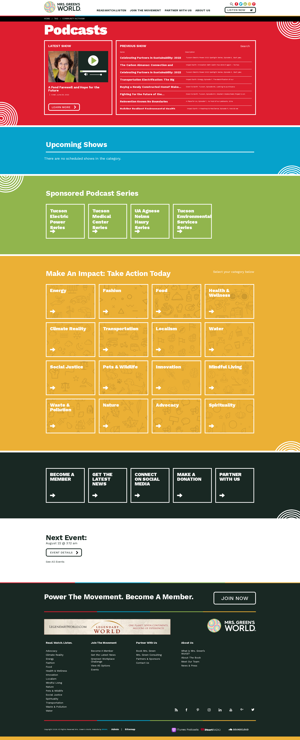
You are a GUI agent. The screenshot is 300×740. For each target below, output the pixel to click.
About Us (202, 10)
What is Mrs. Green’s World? (193, 652)
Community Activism (73, 18)
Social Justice (54, 694)
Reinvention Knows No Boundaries (144, 101)
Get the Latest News (103, 654)
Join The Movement (145, 10)
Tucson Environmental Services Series (194, 219)
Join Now (234, 598)
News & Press (189, 665)
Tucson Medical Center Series (101, 219)
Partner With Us (178, 10)
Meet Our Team (190, 661)
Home (47, 18)
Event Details (61, 552)
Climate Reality (54, 654)
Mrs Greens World (69, 7)
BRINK (104, 729)
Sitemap (130, 729)
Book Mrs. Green (146, 650)
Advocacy (51, 650)
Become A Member (102, 650)
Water (49, 710)
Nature (50, 686)
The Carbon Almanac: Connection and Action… (146, 66)
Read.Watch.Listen (111, 10)
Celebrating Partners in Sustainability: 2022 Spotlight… (150, 59)
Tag (56, 18)
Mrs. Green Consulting (149, 654)
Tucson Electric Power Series (59, 219)
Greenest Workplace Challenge (103, 660)
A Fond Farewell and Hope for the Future (73, 88)
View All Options (100, 665)
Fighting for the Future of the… (142, 94)
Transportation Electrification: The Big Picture (147, 81)
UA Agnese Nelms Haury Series (147, 219)
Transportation (54, 702)
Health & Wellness (56, 670)
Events (95, 669)
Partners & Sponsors (148, 658)
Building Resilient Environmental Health (147, 108)
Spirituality (52, 698)
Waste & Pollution (56, 706)
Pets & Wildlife (54, 690)
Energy (50, 658)
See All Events (55, 561)
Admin (115, 729)
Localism (51, 678)
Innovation (52, 674)
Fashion (50, 662)
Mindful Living (54, 682)
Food (49, 666)
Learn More (61, 107)
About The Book (191, 657)
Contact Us (142, 662)
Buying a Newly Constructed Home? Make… (150, 87)
